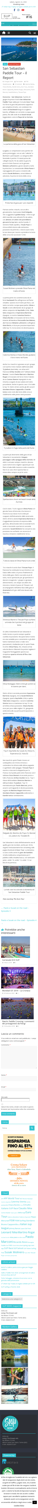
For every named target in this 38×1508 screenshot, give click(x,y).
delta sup (21, 1212)
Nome (4, 1075)
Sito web (4, 1097)
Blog (5, 64)
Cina (21, 1205)
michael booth (5, 1237)
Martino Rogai (18, 90)
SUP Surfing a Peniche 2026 (10, 1287)
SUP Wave (27, 1248)
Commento (5, 1045)
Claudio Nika (25, 1208)
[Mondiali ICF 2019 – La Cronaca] (17, 968)
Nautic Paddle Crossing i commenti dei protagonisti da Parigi (18, 1022)
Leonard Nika (9, 1232)
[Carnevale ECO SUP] (15, 937)
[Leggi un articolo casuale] (34, 33)
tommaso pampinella (11, 1255)
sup (2, 1248)
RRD (10, 1245)
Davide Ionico (16, 87)
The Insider (19, 81)
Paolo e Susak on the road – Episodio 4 (18, 922)
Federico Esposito (24, 1217)
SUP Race (8, 1248)
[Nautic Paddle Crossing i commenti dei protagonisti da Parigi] (17, 999)
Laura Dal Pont (25, 1228)
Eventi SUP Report (14, 64)
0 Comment (18, 84)
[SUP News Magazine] (19, 14)
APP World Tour (12, 1198)
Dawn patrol (14, 1213)
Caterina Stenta (29, 84)
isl (19, 1224)
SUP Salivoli (18, 1248)
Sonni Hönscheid (18, 1245)
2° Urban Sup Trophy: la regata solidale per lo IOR (18, 1284)
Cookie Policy (19, 1505)
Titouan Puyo (22, 92)
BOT (21, 1199)
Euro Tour (24, 87)
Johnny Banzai (14, 1228)
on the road (21, 1237)
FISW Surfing (20, 1220)
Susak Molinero (13, 92)
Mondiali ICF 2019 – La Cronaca (16, 990)
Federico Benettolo (13, 1217)
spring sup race (28, 1245)
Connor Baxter (5, 1213)
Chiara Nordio (7, 87)
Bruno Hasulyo (28, 1199)
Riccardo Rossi (20, 1242)
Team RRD (27, 1252)
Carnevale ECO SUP (11, 960)
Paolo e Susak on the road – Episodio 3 (15, 909)
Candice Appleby (6, 1202)
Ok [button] (35, 1502)
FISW (12, 1220)
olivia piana (26, 90)
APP (2, 1198)
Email (3, 1087)
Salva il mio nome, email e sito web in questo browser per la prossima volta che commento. (18, 1108)
